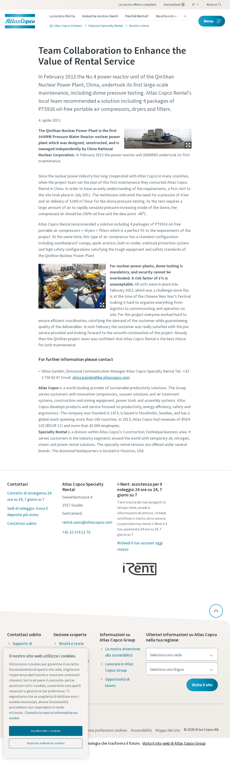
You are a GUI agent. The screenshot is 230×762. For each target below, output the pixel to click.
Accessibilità (141, 730)
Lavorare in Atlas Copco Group (119, 667)
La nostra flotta (62, 16)
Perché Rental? (137, 16)
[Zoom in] (158, 137)
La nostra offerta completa (137, 4)
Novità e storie (167, 16)
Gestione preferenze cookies (103, 730)
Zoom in (188, 145)
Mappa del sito (167, 730)
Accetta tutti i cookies (45, 731)
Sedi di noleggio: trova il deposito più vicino (27, 511)
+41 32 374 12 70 (76, 532)
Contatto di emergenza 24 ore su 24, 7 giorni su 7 (29, 496)
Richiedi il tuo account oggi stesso (140, 546)
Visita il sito (202, 684)
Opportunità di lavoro (117, 682)
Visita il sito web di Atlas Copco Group (174, 743)
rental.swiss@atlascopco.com (87, 522)
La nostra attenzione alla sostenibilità (122, 652)
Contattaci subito (22, 523)
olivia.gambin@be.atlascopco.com (101, 377)
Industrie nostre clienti (100, 16)
